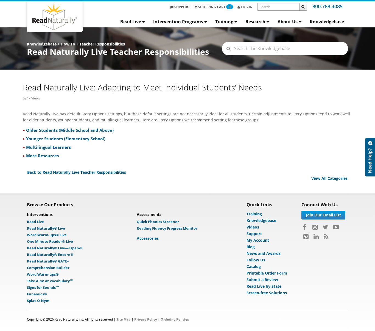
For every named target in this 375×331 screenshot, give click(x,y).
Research (255, 22)
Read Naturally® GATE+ (48, 261)
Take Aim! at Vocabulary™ (50, 280)
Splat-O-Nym (38, 300)
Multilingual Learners (48, 147)
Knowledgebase (327, 22)
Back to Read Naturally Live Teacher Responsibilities (76, 172)
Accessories (148, 238)
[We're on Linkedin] (316, 236)
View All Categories (329, 178)
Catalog (254, 266)
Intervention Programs (178, 22)
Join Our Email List (323, 215)
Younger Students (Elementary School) (65, 138)
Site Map (123, 319)
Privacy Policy (145, 319)
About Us (288, 22)
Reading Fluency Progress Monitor (167, 228)
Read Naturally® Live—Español (54, 248)
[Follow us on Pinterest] (306, 236)
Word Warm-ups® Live (47, 234)
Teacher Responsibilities (102, 44)
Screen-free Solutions (267, 292)
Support (181, 7)
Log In (246, 7)
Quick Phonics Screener (158, 221)
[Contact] (370, 201)
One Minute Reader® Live (50, 241)
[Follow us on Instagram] (315, 227)
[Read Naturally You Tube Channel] (336, 227)
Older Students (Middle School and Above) (70, 130)
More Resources (42, 155)
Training (224, 22)
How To (68, 44)
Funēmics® (37, 294)
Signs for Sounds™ (43, 287)
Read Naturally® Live (46, 228)
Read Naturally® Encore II (50, 254)
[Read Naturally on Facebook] (305, 227)
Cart (214, 7)
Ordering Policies (175, 319)
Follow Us (256, 259)
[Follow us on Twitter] (325, 227)
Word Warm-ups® (43, 274)
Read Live (130, 22)
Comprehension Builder (48, 267)
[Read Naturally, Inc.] (55, 16)
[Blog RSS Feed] (326, 236)
